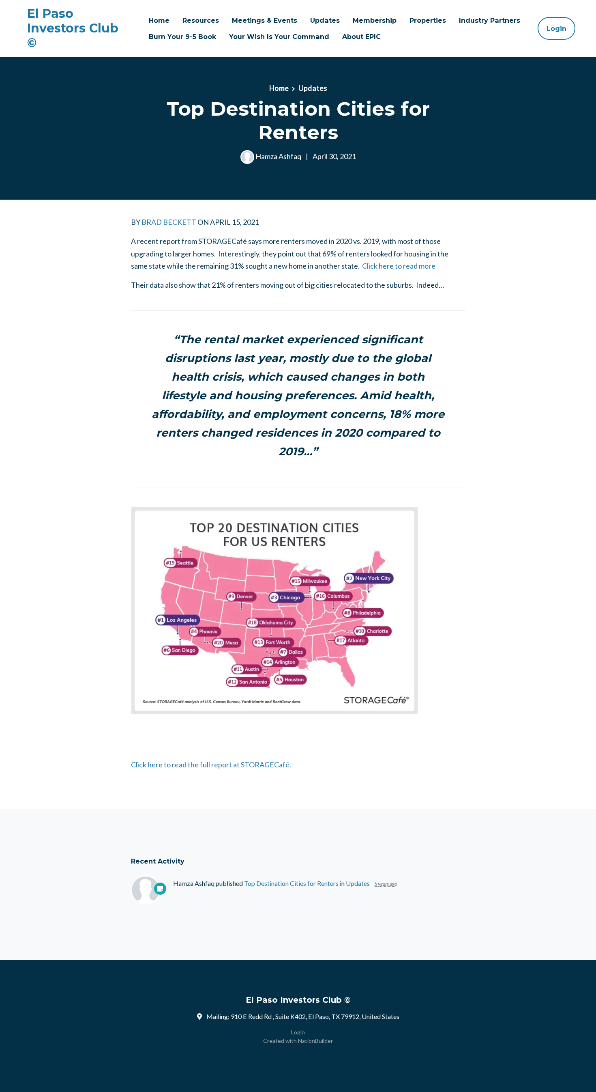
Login (556, 28)
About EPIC (361, 36)
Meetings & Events (264, 20)
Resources (200, 20)
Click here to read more (398, 265)
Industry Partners (489, 20)
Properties (427, 20)
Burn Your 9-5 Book (182, 36)
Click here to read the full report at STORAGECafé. (211, 764)
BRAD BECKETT (168, 222)
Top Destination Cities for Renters (291, 883)
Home (159, 20)
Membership (375, 20)
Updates (325, 20)
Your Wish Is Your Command (279, 36)
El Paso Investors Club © (72, 28)
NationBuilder (315, 1040)
